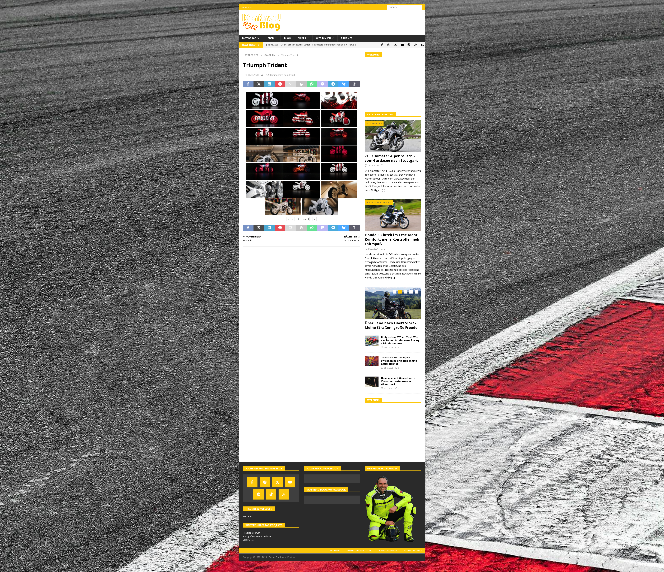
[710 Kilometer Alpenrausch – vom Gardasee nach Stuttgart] (393, 136)
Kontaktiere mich (413, 553)
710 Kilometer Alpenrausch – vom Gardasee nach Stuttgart (391, 158)
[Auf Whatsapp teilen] (312, 84)
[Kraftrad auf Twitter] (395, 45)
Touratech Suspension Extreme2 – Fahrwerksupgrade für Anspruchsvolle (392, 327)
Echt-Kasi (247, 519)
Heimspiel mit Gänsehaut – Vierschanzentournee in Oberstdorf (398, 384)
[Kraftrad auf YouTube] (402, 45)
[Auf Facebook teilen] (248, 84)
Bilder (302, 38)
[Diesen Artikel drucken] (301, 84)
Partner (346, 38)
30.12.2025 (388, 391)
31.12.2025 (388, 371)
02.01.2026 (388, 350)
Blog (287, 38)
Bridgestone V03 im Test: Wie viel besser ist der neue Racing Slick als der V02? (400, 343)
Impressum (335, 553)
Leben (270, 38)
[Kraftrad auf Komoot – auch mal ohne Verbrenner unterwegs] (422, 45)
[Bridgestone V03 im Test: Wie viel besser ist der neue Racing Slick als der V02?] (372, 344)
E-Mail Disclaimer (388, 553)
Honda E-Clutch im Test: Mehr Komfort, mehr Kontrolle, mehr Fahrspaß (393, 239)
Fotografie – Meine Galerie (257, 539)
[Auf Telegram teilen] (333, 84)
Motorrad (249, 38)
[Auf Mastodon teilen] (322, 84)
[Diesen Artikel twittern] (258, 84)
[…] (383, 190)
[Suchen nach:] (404, 7)
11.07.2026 (373, 248)
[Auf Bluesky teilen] (343, 84)
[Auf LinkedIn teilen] (269, 84)
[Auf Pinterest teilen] (280, 84)
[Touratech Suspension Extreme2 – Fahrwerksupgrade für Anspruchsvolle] (393, 303)
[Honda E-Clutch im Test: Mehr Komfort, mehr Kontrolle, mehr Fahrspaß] (393, 215)
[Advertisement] (393, 84)
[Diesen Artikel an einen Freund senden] (290, 84)
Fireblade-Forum (251, 535)
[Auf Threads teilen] (354, 84)
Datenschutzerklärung (359, 553)
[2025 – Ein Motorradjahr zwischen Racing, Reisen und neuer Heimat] (372, 364)
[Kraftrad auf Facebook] (382, 45)
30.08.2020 (253, 74)
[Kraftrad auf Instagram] (389, 45)
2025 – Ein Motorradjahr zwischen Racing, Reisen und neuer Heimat (399, 363)
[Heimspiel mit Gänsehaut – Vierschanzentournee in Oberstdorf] (372, 384)
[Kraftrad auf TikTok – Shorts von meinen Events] (416, 45)
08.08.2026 (373, 165)
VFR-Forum (248, 543)
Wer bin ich (323, 38)
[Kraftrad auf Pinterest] (409, 45)
